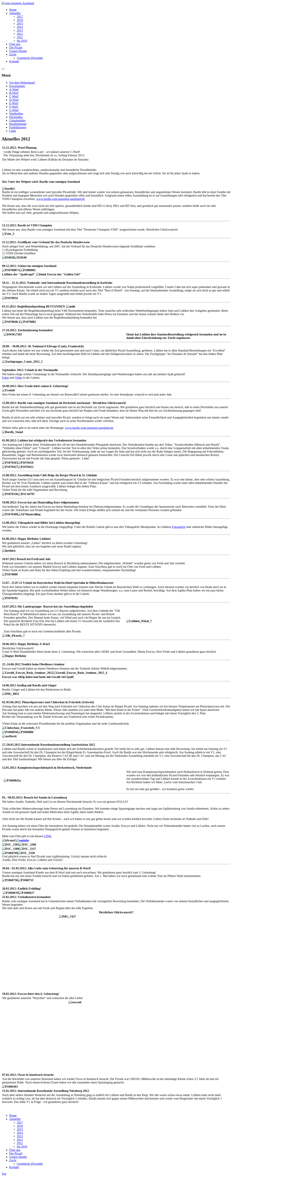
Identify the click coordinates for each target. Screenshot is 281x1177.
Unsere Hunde (18, 1156)
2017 (20, 1122)
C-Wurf (13, 96)
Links (12, 130)
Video (18, 377)
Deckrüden (16, 117)
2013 (20, 1136)
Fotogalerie (178, 527)
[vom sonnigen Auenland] (18, 3)
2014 (20, 1132)
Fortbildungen (17, 127)
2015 (20, 1129)
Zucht (12, 1160)
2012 (20, 1139)
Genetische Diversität (30, 1163)
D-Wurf (14, 99)
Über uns (14, 1150)
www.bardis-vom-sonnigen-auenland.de (60, 199)
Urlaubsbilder (17, 120)
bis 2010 (22, 1146)
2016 (20, 1125)
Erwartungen (17, 86)
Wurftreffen (16, 113)
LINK (47, 836)
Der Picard (15, 1153)
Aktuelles (15, 1119)
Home (13, 1115)
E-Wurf (13, 103)
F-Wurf (13, 106)
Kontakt (14, 1167)
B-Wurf (13, 93)
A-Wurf (14, 89)
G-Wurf (14, 110)
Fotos (5, 377)
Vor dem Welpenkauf (22, 82)
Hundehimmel (17, 124)
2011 (20, 1143)
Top (4, 1173)
